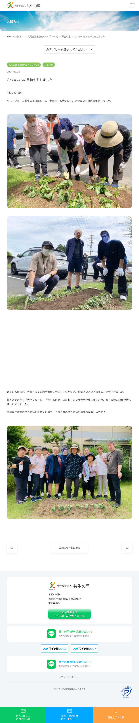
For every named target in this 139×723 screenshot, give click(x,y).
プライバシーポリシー (69, 677)
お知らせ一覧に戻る (69, 547)
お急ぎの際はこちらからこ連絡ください (69, 613)
